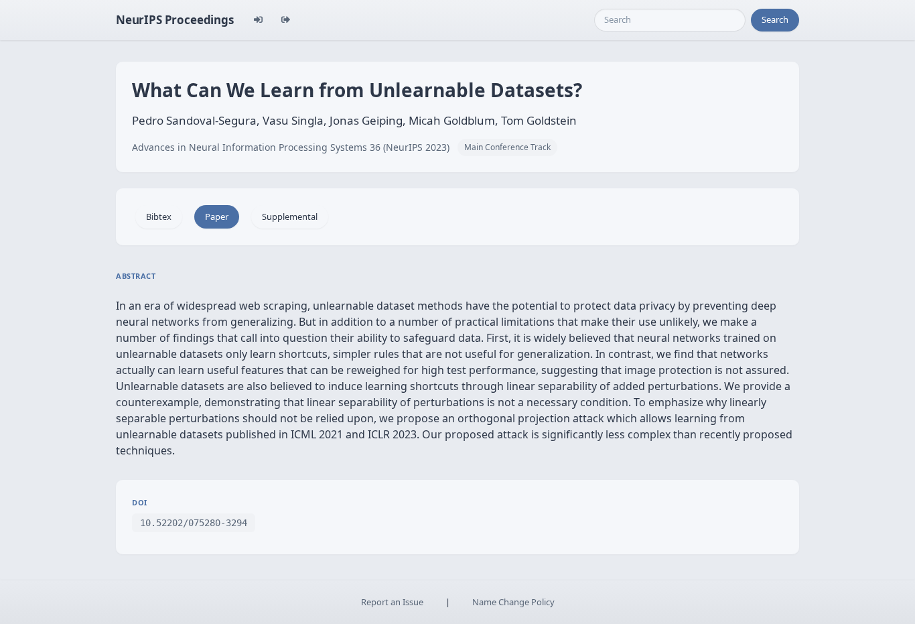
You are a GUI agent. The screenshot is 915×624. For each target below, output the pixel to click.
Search (775, 19)
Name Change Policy (513, 602)
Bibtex (158, 216)
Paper (216, 216)
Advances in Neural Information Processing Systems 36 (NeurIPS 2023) (290, 147)
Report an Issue (392, 602)
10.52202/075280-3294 (193, 522)
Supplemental (290, 216)
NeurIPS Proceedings (175, 19)
